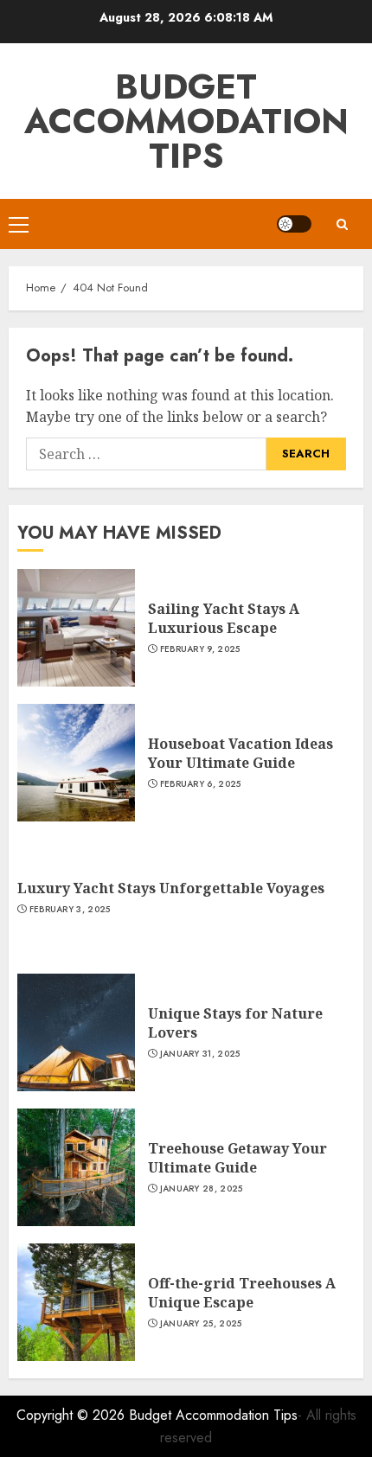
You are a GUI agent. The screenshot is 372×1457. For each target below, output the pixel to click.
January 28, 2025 (201, 1189)
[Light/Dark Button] (294, 224)
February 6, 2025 (200, 784)
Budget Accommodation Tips (186, 121)
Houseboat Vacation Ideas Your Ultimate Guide (240, 753)
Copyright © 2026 (72, 1415)
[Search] (341, 224)
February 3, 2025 (70, 910)
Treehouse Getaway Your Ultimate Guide (237, 1158)
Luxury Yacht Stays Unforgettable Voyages (170, 888)
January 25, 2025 (201, 1324)
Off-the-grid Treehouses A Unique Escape (242, 1293)
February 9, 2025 (200, 649)
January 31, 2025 (200, 1054)
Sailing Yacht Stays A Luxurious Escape (223, 618)
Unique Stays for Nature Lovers (235, 1023)
